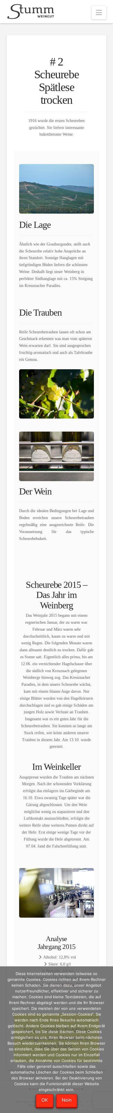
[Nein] (106, 1040)
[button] (99, 12)
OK (44, 1100)
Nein (67, 1100)
